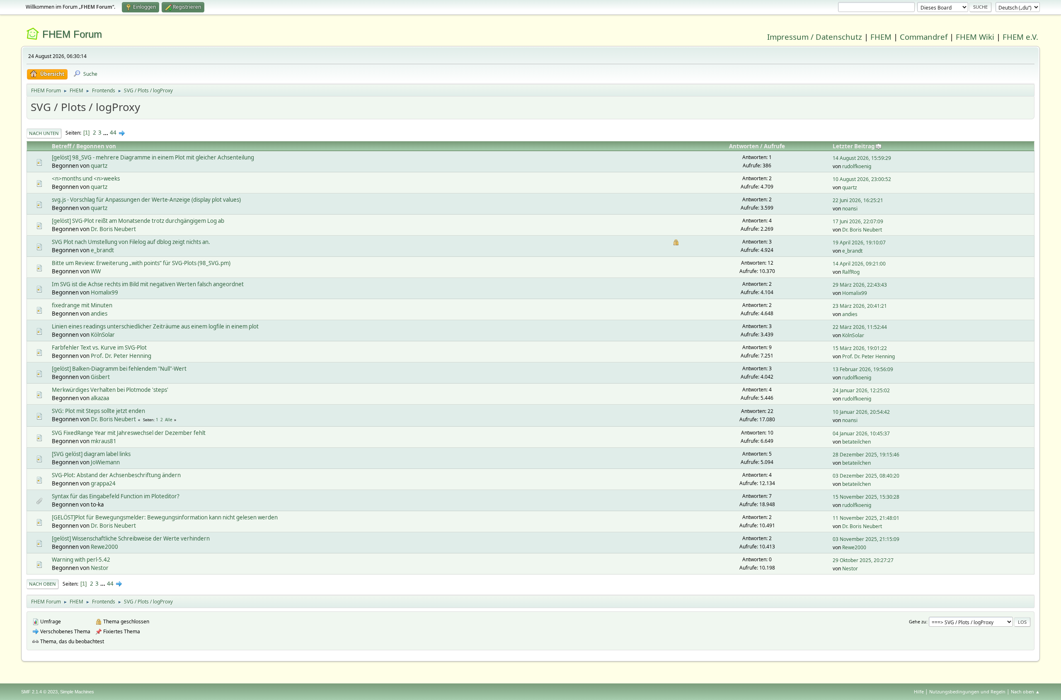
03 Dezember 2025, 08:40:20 (866, 475)
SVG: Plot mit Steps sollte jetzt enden (98, 411)
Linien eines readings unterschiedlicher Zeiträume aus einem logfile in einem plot (155, 326)
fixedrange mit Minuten (82, 305)
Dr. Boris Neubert (113, 229)
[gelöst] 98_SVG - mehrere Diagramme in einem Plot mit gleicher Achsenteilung (153, 157)
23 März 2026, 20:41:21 (860, 305)
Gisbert (100, 377)
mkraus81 (103, 441)
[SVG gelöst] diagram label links (91, 454)
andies (99, 313)
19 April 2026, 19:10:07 (859, 242)
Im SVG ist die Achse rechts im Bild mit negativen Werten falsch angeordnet (148, 284)
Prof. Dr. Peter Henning (121, 356)
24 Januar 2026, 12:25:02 (861, 390)
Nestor (100, 568)
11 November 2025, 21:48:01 (866, 517)
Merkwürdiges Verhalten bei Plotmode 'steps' (110, 389)
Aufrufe (774, 146)
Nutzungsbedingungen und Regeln (967, 691)
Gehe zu (917, 621)
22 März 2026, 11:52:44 (860, 327)
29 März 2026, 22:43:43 (860, 284)
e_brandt (102, 250)
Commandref (923, 36)
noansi (850, 208)
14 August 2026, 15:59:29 (862, 158)
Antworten (744, 146)
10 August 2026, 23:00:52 (862, 179)
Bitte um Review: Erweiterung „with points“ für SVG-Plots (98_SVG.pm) (141, 263)
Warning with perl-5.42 (81, 559)
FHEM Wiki (975, 36)
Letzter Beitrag (853, 146)
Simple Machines (77, 691)
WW (96, 271)
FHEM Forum (72, 34)
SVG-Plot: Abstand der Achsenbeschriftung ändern (116, 475)
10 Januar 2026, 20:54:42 (861, 411)
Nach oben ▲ (1025, 691)
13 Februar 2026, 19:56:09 (863, 369)
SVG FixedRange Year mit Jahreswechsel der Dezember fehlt (129, 433)
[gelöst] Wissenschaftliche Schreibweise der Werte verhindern (131, 538)
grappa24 (103, 483)
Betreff (61, 146)
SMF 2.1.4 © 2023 (39, 691)
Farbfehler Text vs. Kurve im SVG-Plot (99, 347)
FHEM (880, 36)
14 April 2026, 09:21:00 (859, 263)
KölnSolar (103, 334)
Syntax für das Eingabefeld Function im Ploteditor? (115, 496)
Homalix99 (104, 292)
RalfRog (851, 271)
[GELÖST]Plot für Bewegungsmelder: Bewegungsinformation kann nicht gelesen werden (165, 517)
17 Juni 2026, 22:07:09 (858, 221)
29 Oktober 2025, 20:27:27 (863, 560)
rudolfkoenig (856, 166)
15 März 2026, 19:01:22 (860, 348)
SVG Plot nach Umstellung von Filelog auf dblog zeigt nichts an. (131, 242)
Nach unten (44, 133)
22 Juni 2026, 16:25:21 (858, 200)
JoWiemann (105, 462)
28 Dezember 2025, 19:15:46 (866, 454)
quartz (99, 165)
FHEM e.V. (1020, 36)
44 (113, 132)
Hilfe (919, 691)
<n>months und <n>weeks (86, 178)
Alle (168, 419)
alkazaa (100, 398)
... (106, 132)
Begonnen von (96, 146)
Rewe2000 (104, 546)
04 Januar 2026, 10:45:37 (861, 433)
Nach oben (42, 584)
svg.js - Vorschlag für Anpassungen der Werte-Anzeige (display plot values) (146, 199)
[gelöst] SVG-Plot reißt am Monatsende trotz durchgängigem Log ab (138, 220)
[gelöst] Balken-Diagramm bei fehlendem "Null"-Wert (119, 368)
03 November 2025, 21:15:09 (866, 539)
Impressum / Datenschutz (814, 36)
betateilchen (856, 441)
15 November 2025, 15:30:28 (866, 496)
